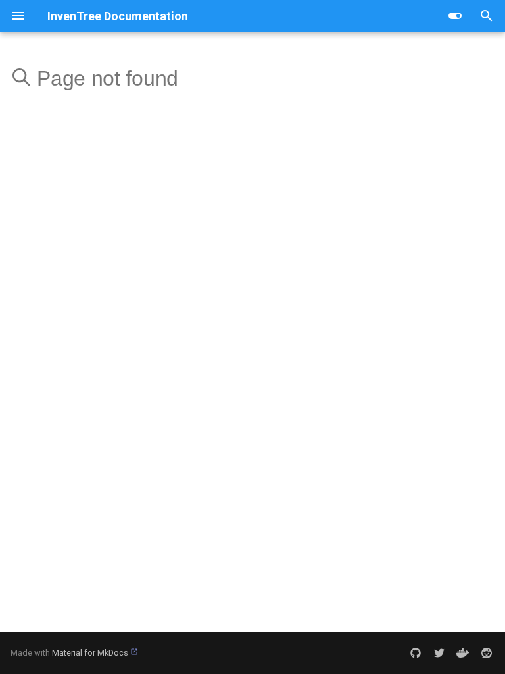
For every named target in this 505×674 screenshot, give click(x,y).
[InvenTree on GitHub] (415, 652)
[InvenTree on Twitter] (439, 652)
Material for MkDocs (91, 653)
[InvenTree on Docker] (462, 652)
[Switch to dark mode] (455, 16)
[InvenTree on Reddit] (486, 652)
